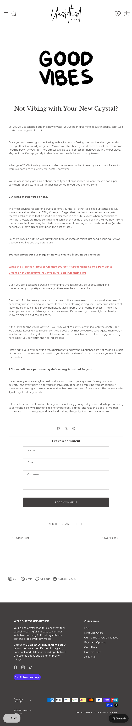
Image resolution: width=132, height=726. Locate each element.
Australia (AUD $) (18, 700)
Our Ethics (90, 647)
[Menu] (6, 14)
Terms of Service (84, 712)
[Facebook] (15, 667)
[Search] (14, 14)
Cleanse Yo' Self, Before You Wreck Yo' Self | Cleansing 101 (47, 272)
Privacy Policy (101, 712)
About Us (89, 656)
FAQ (87, 628)
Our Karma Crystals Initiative (101, 637)
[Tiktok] (30, 667)
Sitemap (114, 712)
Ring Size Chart (93, 632)
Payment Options (95, 642)
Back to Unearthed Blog (65, 524)
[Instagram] (23, 667)
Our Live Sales (92, 652)
